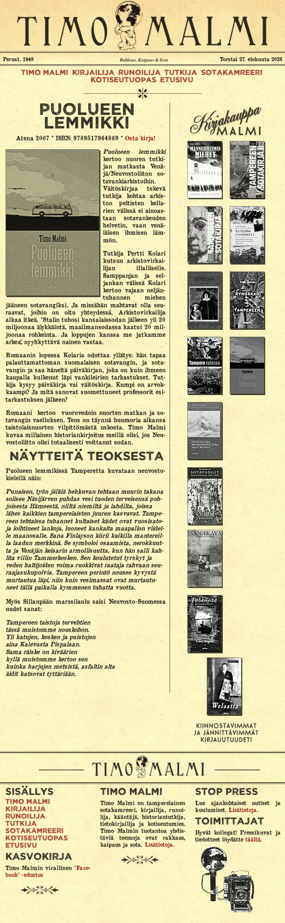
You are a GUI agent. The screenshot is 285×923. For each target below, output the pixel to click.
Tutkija (180, 72)
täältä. (253, 839)
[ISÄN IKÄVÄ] (205, 559)
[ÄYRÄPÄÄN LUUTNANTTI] (247, 235)
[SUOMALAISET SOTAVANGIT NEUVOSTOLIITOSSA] (205, 496)
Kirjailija (93, 72)
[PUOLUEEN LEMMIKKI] (247, 366)
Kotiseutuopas (123, 80)
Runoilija (139, 72)
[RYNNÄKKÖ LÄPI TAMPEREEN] (247, 300)
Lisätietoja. (243, 809)
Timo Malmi (142, 25)
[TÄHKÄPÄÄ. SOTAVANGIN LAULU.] (205, 624)
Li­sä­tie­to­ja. (159, 844)
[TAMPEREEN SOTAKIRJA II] (247, 170)
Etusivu (176, 80)
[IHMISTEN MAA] (205, 431)
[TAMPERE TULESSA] (205, 366)
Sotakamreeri (231, 72)
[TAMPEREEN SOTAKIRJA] (205, 235)
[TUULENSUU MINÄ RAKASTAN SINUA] (205, 300)
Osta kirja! (140, 137)
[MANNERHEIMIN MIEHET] (205, 170)
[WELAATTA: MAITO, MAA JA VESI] (224, 686)
